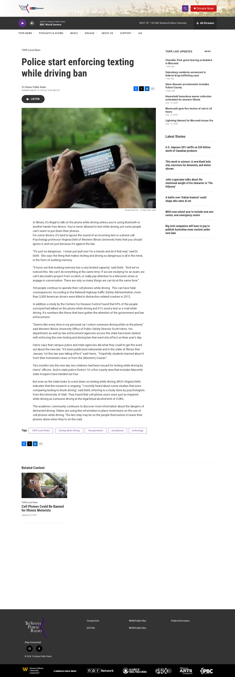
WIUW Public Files (137, 628)
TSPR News (25, 33)
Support (125, 33)
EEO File (91, 628)
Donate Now (204, 8)
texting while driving (69, 430)
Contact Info (93, 621)
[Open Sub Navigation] (34, 33)
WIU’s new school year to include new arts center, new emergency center (189, 213)
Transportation (95, 430)
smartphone (117, 430)
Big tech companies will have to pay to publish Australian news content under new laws (187, 229)
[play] (22, 23)
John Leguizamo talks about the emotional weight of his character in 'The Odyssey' (189, 183)
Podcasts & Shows (51, 33)
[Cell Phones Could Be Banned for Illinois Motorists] (44, 485)
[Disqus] (117, 566)
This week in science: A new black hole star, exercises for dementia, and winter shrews (188, 165)
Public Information (180, 621)
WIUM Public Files (137, 621)
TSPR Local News (31, 50)
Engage (90, 33)
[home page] (31, 8)
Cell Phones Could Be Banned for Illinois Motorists (43, 508)
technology (137, 430)
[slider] (37, 23)
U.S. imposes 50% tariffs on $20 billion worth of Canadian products (188, 149)
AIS (140, 33)
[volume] (32, 23)
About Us (107, 33)
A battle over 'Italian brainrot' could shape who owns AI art (185, 199)
